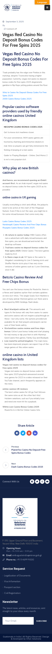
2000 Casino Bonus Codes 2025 (17, 98)
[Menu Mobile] (47, 7)
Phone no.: (20, 559)
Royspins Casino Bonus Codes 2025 (19, 227)
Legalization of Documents (17, 575)
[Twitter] (22, 433)
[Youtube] (47, 481)
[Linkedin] (35, 433)
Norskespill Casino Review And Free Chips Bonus (24, 224)
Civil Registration (12, 593)
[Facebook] (16, 433)
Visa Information (12, 581)
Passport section (12, 587)
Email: (24, 555)
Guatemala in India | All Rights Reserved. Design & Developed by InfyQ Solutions (26, 637)
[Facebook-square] (32, 481)
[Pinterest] (29, 433)
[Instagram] (42, 481)
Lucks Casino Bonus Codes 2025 (17, 221)
